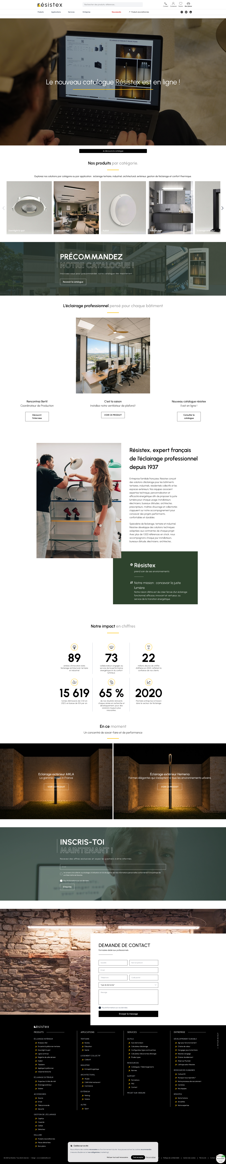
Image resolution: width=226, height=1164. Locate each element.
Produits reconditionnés (140, 12)
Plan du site (202, 1158)
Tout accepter (138, 1157)
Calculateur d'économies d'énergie (143, 1054)
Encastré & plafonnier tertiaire (49, 1046)
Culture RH (182, 1074)
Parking (87, 1096)
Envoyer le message (128, 1014)
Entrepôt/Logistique (92, 1069)
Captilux (41, 1119)
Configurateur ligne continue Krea (143, 1050)
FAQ (132, 1084)
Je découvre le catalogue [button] (113, 151)
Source (40, 1098)
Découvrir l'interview (37, 416)
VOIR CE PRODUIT (113, 415)
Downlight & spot (44, 1050)
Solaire (40, 1089)
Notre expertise (183, 1105)
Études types (136, 1057)
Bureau (87, 1043)
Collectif (88, 1060)
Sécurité (41, 1109)
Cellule (40, 1126)
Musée (87, 1079)
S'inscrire (67, 887)
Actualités (181, 1102)
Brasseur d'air (43, 1043)
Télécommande (43, 1105)
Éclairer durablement (185, 1057)
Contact (134, 1087)
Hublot (40, 1061)
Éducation (88, 1046)
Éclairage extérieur (45, 1085)
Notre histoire (183, 1098)
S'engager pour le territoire (188, 1050)
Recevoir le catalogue (73, 282)
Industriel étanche (44, 1072)
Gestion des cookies (189, 1158)
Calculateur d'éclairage (139, 1046)
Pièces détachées (44, 1143)
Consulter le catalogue (189, 416)
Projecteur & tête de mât (47, 1081)
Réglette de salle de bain (47, 1057)
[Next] (222, 208)
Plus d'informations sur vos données (76, 881)
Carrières (181, 1085)
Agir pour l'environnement (187, 1043)
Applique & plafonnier (46, 1068)
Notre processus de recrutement (189, 1081)
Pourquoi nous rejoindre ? (187, 1078)
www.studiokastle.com (44, 1158)
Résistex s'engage (184, 1054)
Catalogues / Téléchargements (142, 1067)
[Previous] (3, 208)
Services (71, 12)
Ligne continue (43, 1054)
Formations (135, 1080)
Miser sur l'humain (184, 1061)
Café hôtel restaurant (92, 1082)
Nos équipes (182, 1089)
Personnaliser (151, 1157)
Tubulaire (41, 1065)
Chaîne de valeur (184, 1046)
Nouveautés (116, 12)
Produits (41, 12)
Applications (56, 12)
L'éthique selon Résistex (186, 1065)
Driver (40, 1102)
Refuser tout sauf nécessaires (117, 1157)
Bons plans (42, 1146)
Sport (87, 1109)
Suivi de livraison (137, 1043)
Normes (134, 1070)
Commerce (89, 1086)
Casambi (41, 1122)
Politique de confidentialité (171, 1158)
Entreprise (86, 12)
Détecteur (41, 1129)
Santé (87, 1050)
